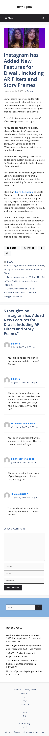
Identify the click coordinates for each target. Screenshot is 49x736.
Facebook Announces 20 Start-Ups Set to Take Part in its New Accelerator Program (24, 281)
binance (15, 343)
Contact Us (24, 704)
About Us (17, 689)
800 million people (24, 191)
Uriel (24, 727)
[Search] (38, 608)
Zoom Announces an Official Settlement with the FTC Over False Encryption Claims (21, 292)
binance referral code (22, 458)
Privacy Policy (30, 689)
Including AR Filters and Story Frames (25, 265)
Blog (25, 700)
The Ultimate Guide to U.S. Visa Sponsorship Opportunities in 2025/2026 (21, 663)
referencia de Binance (23, 423)
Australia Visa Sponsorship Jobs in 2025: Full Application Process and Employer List (23, 638)
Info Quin (24, 7)
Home (24, 712)
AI (24, 697)
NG (24, 716)
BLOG (10, 261)
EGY (24, 708)
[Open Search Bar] (43, 18)
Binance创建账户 (20, 494)
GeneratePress (37, 732)
